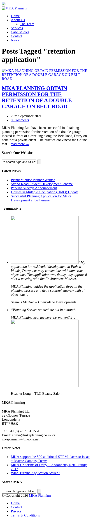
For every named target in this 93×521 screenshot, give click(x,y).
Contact (16, 36)
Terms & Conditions (25, 515)
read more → (20, 144)
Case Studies (20, 32)
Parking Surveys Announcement (34, 188)
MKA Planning (40, 495)
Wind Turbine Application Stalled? (35, 473)
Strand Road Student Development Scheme (42, 184)
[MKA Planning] (14, 8)
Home (15, 16)
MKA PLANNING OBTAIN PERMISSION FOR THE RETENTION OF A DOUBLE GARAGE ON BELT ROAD (37, 97)
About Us (18, 20)
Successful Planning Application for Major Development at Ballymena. (41, 198)
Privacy (16, 511)
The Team (27, 24)
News (15, 40)
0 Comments (20, 120)
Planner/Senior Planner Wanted (33, 180)
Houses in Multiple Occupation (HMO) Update (44, 192)
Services (17, 28)
